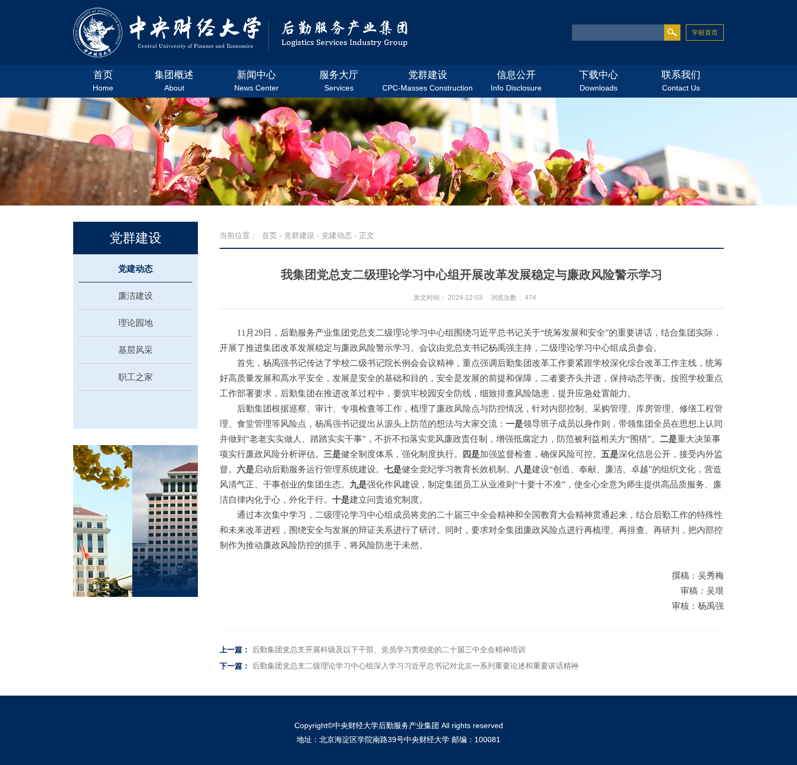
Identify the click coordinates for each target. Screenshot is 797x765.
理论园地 (135, 322)
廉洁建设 (135, 295)
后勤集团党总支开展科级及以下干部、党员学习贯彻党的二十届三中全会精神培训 (388, 649)
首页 (269, 235)
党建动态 (135, 268)
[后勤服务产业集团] (240, 33)
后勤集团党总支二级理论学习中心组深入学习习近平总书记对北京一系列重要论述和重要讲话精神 (415, 665)
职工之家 (135, 377)
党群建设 (299, 235)
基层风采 (135, 350)
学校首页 (705, 32)
